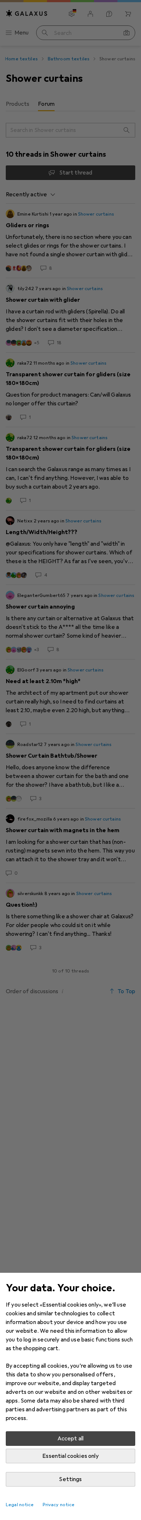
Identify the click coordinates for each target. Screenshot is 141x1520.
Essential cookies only (70, 1456)
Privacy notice (59, 1505)
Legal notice (20, 1505)
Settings (70, 1479)
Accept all (70, 1438)
